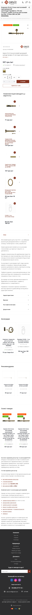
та (13, 486)
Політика (16, 539)
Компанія (16, 532)
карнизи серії (6, 483)
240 (14, 77)
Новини (16, 537)
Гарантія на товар (16, 553)
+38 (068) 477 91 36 (16, 588)
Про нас (16, 535)
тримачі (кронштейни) (9, 500)
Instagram (15, 580)
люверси (5, 513)
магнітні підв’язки (7, 509)
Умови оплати (16, 548)
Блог (16, 559)
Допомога (16, 546)
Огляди (16, 563)
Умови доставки (16, 550)
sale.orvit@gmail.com (12, 591)
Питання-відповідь (16, 561)
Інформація (16, 543)
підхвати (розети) (19, 509)
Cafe (11, 486)
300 (19, 77)
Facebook (11, 580)
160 (5, 77)
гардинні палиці (7, 511)
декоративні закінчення (9, 502)
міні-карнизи (6, 486)
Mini (15, 486)
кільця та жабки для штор (10, 507)
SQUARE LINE (14, 483)
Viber (19, 580)
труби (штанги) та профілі (10, 505)
